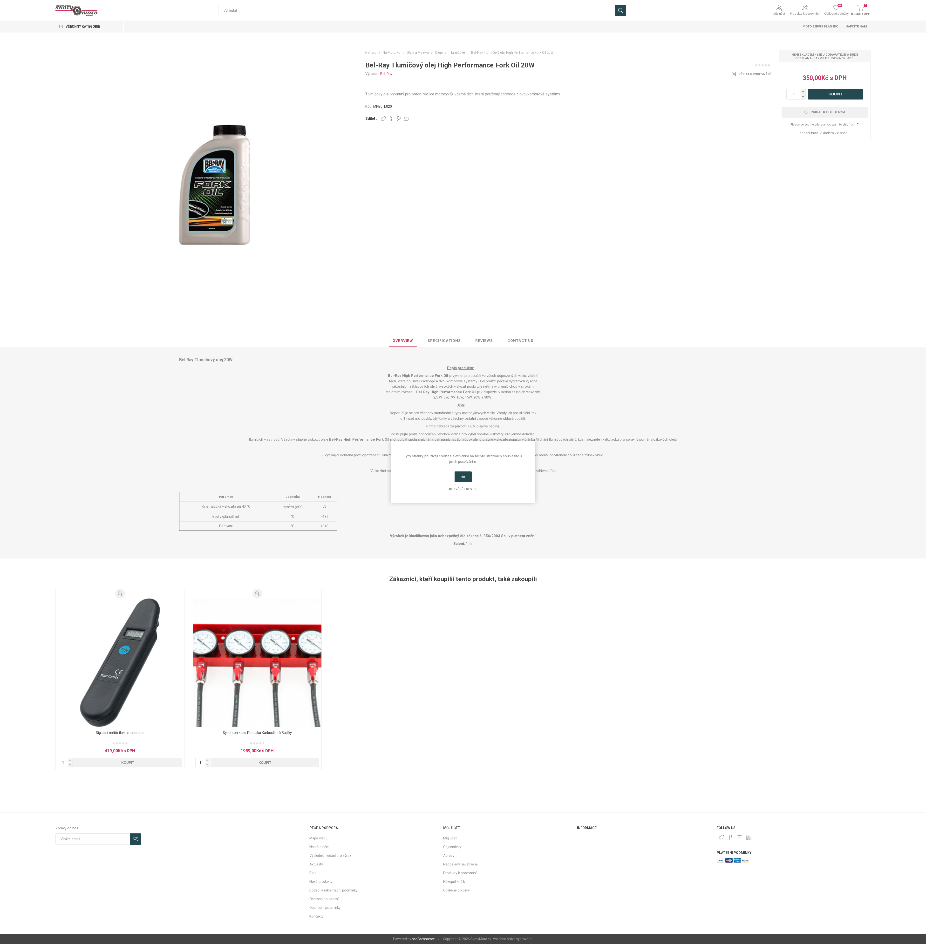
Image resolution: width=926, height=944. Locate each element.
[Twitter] (721, 837)
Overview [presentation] (403, 341)
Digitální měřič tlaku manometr (120, 733)
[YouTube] (739, 837)
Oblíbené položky (456, 890)
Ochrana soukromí (324, 899)
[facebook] (730, 837)
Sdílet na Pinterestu (398, 118)
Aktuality (316, 864)
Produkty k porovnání (804, 13)
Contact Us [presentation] (520, 341)
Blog (312, 873)
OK (463, 477)
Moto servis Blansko (820, 26)
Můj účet (779, 13)
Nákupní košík (454, 881)
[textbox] (416, 10)
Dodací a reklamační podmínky (333, 890)
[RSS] (749, 837)
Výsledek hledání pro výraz (330, 855)
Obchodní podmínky (324, 907)
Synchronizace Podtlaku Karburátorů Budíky (257, 733)
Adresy (448, 855)
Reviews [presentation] (484, 341)
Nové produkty (320, 881)
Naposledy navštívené (460, 864)
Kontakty (316, 916)
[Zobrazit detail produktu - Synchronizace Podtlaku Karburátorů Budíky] (257, 662)
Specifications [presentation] (444, 341)
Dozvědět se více (463, 489)
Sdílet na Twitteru (383, 118)
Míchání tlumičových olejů (556, 439)
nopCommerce (423, 939)
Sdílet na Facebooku (391, 118)
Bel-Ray (386, 74)
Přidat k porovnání (754, 74)
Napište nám (856, 26)
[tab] (403, 341)
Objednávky (452, 847)
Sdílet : (371, 118)
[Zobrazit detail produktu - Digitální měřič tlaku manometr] (120, 662)
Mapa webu (318, 838)
